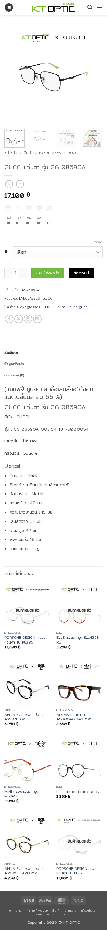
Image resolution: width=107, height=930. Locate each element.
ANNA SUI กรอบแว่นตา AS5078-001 (23, 717)
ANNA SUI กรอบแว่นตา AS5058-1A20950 (23, 870)
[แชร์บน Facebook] (9, 319)
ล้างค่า (98, 242)
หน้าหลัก (10, 152)
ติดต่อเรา (66, 914)
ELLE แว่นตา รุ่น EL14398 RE (77, 639)
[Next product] (9, 184)
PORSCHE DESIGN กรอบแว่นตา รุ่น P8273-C (77, 870)
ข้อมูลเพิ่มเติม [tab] (14, 364)
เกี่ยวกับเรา (89, 910)
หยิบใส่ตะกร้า (47, 273)
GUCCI (72, 152)
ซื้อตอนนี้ (81, 273)
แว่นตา (60, 307)
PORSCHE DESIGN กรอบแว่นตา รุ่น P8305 (25, 639)
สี (5, 252)
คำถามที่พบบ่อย (37, 910)
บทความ (15, 910)
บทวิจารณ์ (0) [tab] (14, 375)
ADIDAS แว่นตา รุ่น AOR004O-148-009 (74, 717)
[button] (9, 7)
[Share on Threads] (28, 319)
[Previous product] (20, 184)
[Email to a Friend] (37, 319)
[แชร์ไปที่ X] (18, 319)
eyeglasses (30, 307)
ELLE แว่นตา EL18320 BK (77, 791)
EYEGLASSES (50, 152)
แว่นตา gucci (78, 307)
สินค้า (28, 152)
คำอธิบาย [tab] (11, 353)
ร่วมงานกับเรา (46, 914)
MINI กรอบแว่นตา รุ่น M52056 (21, 793)
